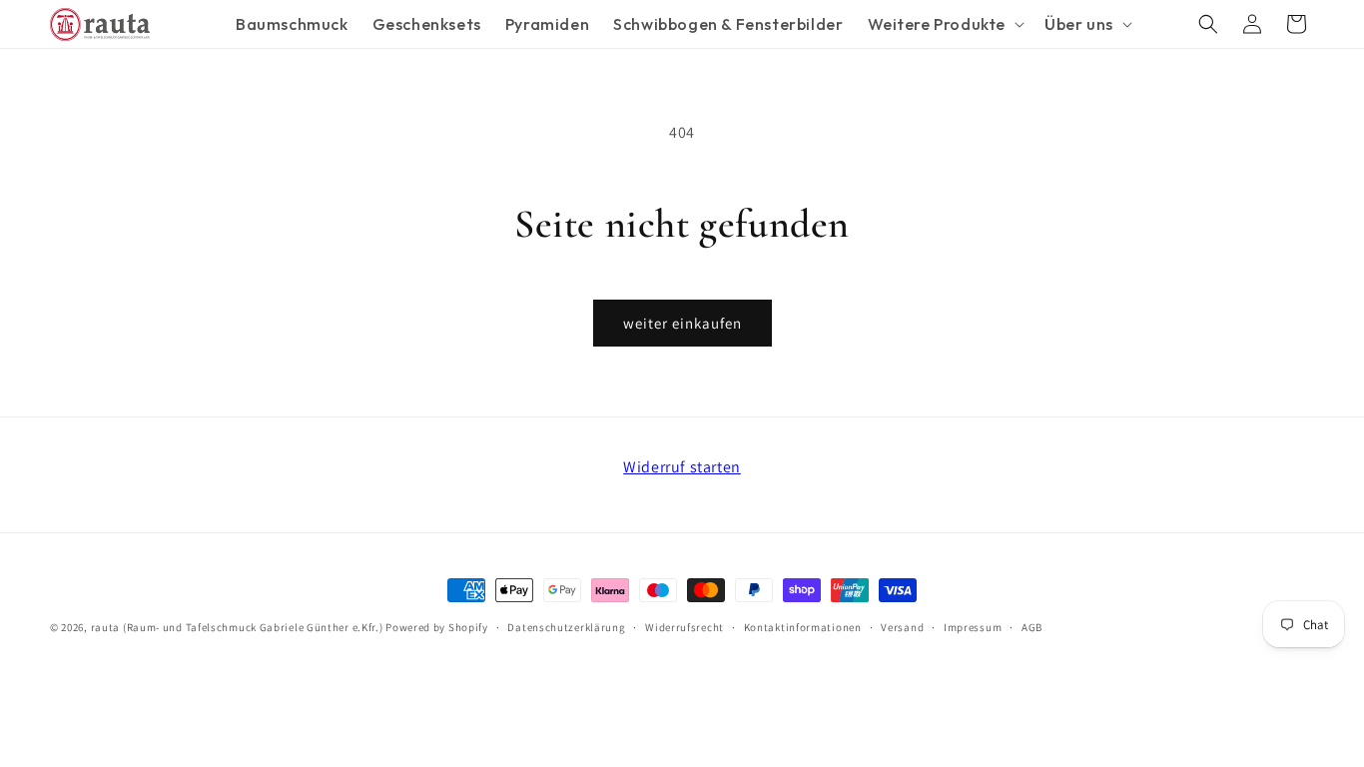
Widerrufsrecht (684, 627)
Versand (902, 627)
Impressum (973, 627)
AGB (1032, 627)
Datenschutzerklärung (566, 627)
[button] (944, 24)
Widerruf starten (682, 466)
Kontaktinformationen (803, 627)
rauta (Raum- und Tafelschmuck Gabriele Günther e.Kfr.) (237, 627)
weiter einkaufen (682, 323)
